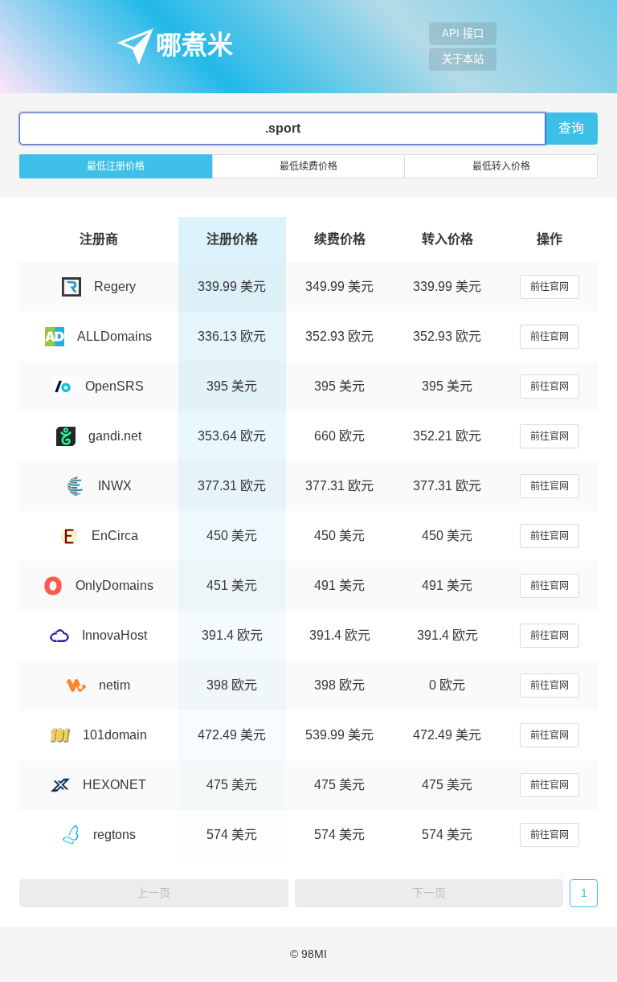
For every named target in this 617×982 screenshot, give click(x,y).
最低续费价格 (308, 166)
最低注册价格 (116, 166)
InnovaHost (114, 635)
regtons (114, 834)
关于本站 (463, 59)
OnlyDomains (114, 585)
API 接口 (463, 33)
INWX (115, 486)
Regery (115, 286)
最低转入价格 (501, 166)
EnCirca (115, 535)
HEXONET (114, 785)
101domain (115, 735)
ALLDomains (114, 336)
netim (114, 685)
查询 (571, 128)
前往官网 (549, 287)
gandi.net (114, 436)
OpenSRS (114, 386)
